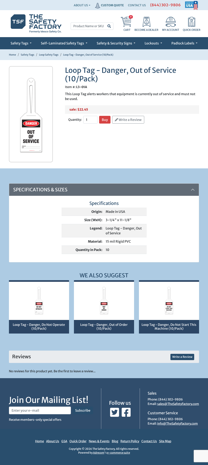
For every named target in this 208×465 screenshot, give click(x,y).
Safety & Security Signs (115, 43)
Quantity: (75, 120)
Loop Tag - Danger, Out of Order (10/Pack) (104, 326)
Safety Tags (20, 43)
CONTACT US (137, 5)
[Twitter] (115, 414)
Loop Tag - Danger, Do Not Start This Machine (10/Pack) (169, 326)
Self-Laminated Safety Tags (63, 43)
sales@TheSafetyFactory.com (178, 404)
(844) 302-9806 (165, 5)
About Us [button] (81, 5)
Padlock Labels (183, 43)
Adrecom (98, 452)
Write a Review (130, 120)
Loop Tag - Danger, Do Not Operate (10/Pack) (39, 326)
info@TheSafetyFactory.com (177, 423)
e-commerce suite (118, 452)
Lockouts (152, 43)
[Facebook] (126, 414)
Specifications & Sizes (40, 190)
